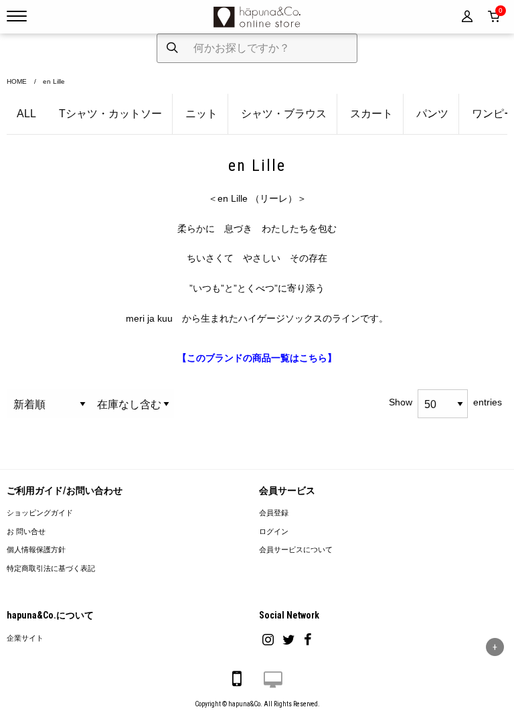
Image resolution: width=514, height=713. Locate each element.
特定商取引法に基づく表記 (51, 568)
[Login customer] (467, 17)
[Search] (172, 48)
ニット (201, 113)
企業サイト (25, 638)
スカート (371, 113)
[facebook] (308, 640)
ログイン (273, 531)
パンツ (432, 113)
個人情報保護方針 (36, 549)
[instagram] (268, 640)
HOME (17, 81)
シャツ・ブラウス (284, 113)
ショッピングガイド (40, 513)
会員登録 (273, 513)
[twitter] (288, 640)
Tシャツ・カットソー (110, 113)
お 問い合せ (26, 531)
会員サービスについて (296, 549)
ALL (26, 113)
